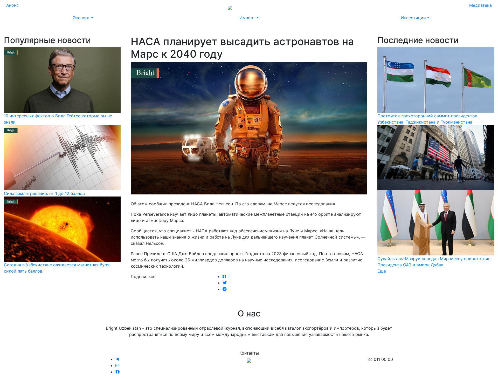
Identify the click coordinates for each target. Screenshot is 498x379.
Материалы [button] (67, 7)
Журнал (18, 7)
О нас (416, 7)
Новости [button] (39, 7)
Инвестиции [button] (413, 17)
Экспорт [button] (81, 17)
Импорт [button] (247, 17)
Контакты (436, 7)
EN (475, 7)
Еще (381, 271)
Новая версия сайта (386, 7)
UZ (485, 7)
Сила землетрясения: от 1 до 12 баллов (44, 193)
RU (465, 7)
